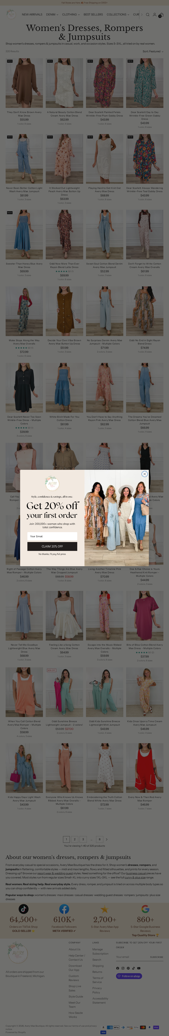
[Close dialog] (145, 474)
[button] (52, 554)
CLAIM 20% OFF (52, 546)
